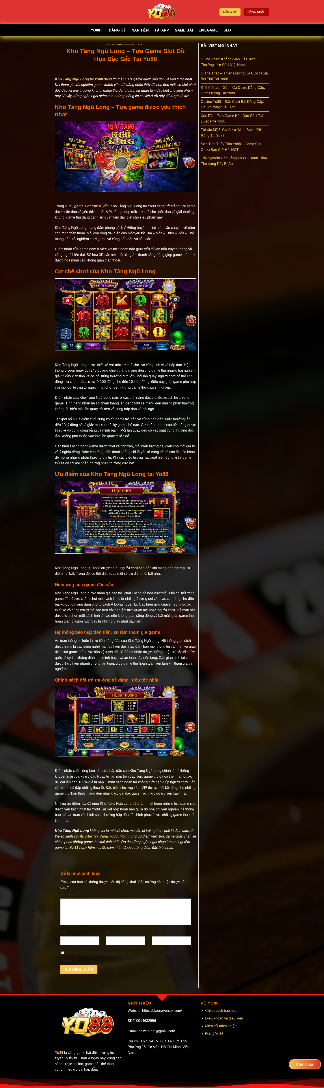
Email (111, 932)
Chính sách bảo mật (220, 1010)
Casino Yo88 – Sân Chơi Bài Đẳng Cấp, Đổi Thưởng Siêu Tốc (232, 104)
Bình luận (68, 894)
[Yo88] (162, 12)
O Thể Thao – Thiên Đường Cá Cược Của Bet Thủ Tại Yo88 (234, 76)
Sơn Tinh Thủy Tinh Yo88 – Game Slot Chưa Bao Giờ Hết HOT (231, 147)
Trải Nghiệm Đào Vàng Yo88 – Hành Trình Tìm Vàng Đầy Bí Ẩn (234, 161)
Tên (64, 932)
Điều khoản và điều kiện (224, 1018)
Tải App (162, 30)
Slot (228, 30)
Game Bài (184, 30)
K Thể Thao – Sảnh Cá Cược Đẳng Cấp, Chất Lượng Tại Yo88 (233, 90)
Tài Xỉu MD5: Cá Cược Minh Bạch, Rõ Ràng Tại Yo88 (231, 132)
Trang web (159, 932)
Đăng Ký (117, 30)
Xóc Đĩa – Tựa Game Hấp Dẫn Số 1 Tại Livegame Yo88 (232, 118)
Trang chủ (114, 44)
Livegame (208, 30)
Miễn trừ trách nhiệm (221, 1026)
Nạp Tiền (140, 30)
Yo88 (95, 30)
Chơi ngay (305, 1064)
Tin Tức (130, 44)
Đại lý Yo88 (214, 1034)
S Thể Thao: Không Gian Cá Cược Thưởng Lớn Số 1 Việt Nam (228, 62)
